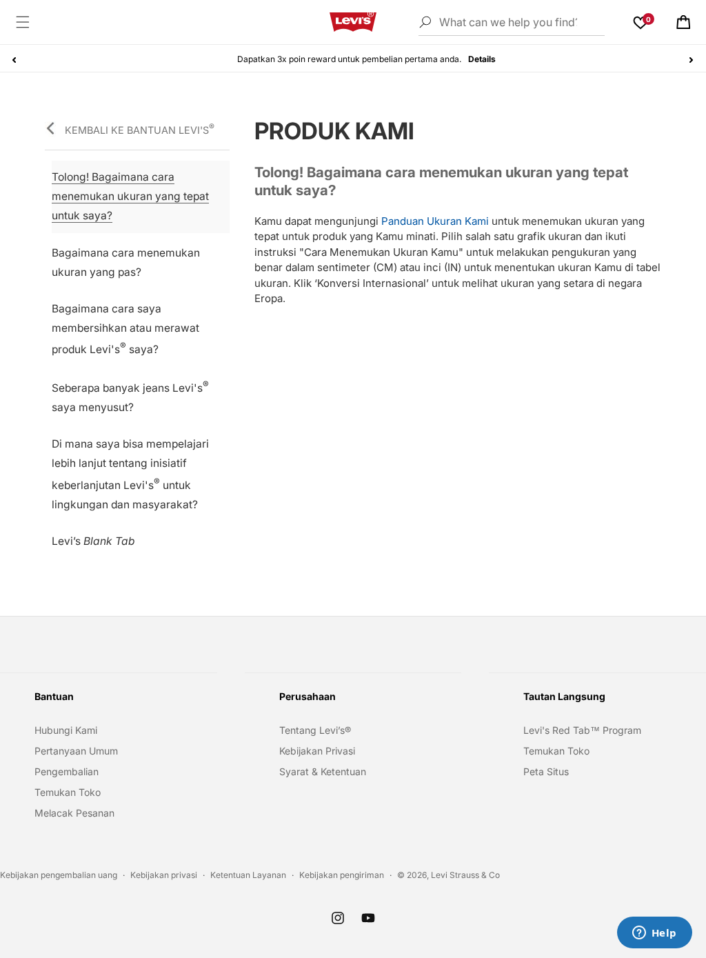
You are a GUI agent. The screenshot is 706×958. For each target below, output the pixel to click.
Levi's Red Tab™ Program (582, 730)
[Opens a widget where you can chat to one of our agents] (654, 934)
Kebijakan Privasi (317, 751)
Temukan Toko (67, 792)
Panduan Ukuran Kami (434, 221)
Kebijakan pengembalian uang (58, 875)
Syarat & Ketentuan (322, 771)
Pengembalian (66, 771)
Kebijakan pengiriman (341, 875)
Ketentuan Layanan (248, 875)
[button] (23, 22)
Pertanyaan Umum (76, 751)
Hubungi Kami (65, 730)
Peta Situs (546, 771)
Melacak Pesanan (74, 813)
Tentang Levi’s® (315, 730)
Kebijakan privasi (163, 875)
